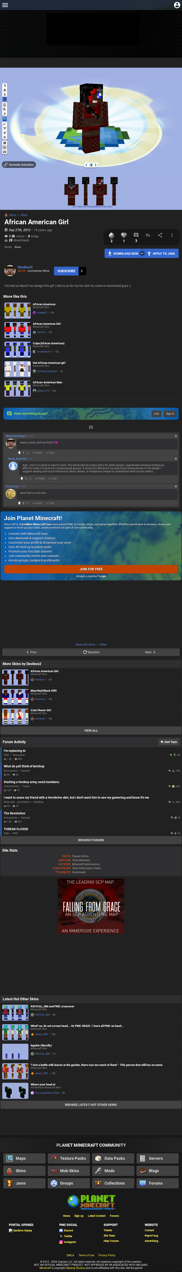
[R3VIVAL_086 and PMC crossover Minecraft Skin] (15, 1013)
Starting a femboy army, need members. (32, 782)
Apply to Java (164, 253)
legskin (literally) (41, 1045)
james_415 (43, 390)
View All (91, 730)
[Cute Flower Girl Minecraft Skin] (15, 717)
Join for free (91, 569)
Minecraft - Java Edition (17, 802)
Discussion (19, 755)
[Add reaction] (28, 453)
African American (44, 304)
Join (156, 413)
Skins (12, 215)
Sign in (170, 413)
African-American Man (47, 382)
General (25, 770)
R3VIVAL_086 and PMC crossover (52, 1006)
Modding (38, 802)
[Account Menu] (177, 5)
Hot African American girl (49, 362)
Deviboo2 (25, 267)
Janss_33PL (41, 1034)
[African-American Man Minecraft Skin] (17, 389)
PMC (6, 755)
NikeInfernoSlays (16, 436)
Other (23, 215)
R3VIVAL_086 (42, 1014)
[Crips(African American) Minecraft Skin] (17, 350)
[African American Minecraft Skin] (17, 311)
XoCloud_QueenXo (47, 371)
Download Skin (125, 253)
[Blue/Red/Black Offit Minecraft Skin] (15, 697)
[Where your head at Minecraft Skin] (15, 1091)
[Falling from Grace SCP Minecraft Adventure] (91, 933)
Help (6, 833)
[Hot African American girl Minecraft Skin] (17, 369)
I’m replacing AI (15, 750)
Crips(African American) (49, 343)
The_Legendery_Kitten (47, 1092)
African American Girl (47, 323)
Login (102, 576)
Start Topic (170, 742)
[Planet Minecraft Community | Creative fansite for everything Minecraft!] (91, 1202)
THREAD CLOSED (16, 829)
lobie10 (41, 332)
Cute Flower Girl (41, 710)
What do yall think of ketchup (24, 766)
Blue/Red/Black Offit (44, 690)
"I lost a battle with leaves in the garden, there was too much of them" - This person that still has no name (96, 1065)
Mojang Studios (75, 1268)
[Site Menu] (5, 5)
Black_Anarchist (17, 458)
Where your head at (43, 1084)
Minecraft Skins (85, 644)
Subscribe (66, 271)
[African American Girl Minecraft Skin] (17, 330)
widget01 (42, 312)
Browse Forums (91, 840)
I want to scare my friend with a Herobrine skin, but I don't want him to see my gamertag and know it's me (76, 797)
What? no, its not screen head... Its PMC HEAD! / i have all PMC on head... (77, 1026)
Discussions (10, 770)
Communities (11, 786)
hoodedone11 (44, 351)
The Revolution (14, 813)
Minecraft (45, 1268)
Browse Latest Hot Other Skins (91, 1105)
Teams (26, 786)
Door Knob (12, 486)
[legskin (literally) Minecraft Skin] (15, 1052)
